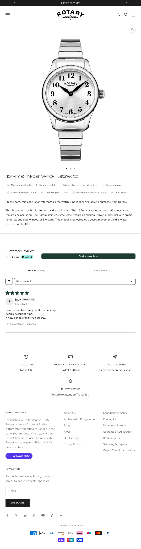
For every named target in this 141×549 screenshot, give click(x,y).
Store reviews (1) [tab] (103, 270)
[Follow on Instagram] (25, 515)
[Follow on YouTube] (43, 515)
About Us (70, 413)
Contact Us (110, 419)
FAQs (67, 432)
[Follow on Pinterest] (34, 515)
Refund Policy (111, 438)
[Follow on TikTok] (52, 515)
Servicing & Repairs (115, 444)
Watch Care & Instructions (119, 450)
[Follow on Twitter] (16, 515)
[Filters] (9, 281)
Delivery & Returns (115, 425)
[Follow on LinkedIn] (61, 515)
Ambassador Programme (79, 419)
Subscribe (17, 502)
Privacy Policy (72, 444)
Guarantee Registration (117, 432)
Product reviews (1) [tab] (38, 270)
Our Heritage (72, 438)
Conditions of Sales (115, 413)
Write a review (88, 256)
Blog (67, 425)
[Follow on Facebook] (7, 515)
